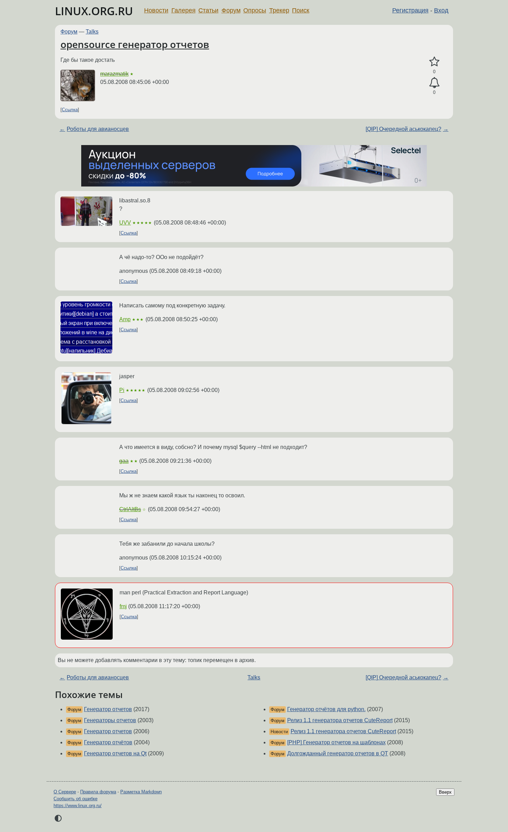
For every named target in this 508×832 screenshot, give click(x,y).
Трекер (279, 10)
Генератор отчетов (108, 709)
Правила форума (98, 791)
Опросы (254, 10)
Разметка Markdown (141, 791)
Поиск (300, 10)
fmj (123, 606)
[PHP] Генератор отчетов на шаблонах (336, 742)
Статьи (208, 10)
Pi (121, 390)
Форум (231, 10)
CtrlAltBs (130, 509)
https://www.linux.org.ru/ (78, 805)
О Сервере (65, 791)
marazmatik (114, 74)
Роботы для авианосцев (98, 129)
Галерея (183, 10)
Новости (156, 10)
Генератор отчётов (108, 742)
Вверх (445, 792)
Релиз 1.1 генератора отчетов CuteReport (340, 720)
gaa (124, 461)
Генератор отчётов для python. (326, 709)
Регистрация (410, 10)
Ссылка (70, 109)
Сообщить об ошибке (75, 798)
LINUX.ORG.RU (94, 10)
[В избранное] (434, 62)
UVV (125, 223)
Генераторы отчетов (110, 720)
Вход (441, 10)
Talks (92, 32)
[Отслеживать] (434, 83)
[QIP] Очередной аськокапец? (403, 129)
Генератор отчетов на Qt (115, 753)
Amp (125, 319)
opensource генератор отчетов (134, 44)
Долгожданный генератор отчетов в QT (337, 753)
